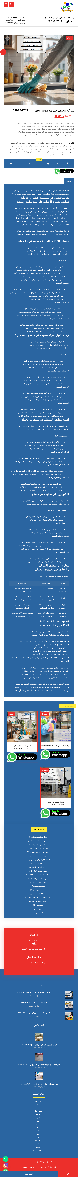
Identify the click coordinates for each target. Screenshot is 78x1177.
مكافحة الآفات (38, 1101)
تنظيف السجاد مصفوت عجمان (35, 143)
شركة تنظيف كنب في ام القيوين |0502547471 (39, 1044)
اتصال (38, 1134)
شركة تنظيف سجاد (39, 882)
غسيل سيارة (38, 1111)
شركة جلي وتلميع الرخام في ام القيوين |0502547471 (39, 1064)
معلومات (38, 1140)
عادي (38, 1121)
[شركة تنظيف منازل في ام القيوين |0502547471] (39, 1076)
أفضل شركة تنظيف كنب (39, 837)
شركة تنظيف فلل (39, 886)
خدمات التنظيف (39, 863)
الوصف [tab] (69, 181)
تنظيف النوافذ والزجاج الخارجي (39, 860)
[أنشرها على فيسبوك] (67, 163)
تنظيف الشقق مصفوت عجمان (60, 146)
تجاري (38, 1118)
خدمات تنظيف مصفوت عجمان (37, 152)
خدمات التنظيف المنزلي (39, 867)
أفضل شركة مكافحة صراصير (39, 856)
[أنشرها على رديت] (39, 163)
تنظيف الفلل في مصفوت (43, 146)
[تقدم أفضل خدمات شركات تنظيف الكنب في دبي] (67, 7)
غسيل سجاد (39, 909)
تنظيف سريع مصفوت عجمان (34, 149)
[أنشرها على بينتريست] (48, 163)
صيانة (38, 1114)
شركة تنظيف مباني (39, 890)
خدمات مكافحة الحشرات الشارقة (39, 875)
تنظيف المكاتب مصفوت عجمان (26, 146)
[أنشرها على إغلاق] (58, 163)
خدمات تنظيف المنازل (56, 155)
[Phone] (5, 1159)
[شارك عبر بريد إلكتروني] (10, 163)
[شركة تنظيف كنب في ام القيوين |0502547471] (39, 1037)
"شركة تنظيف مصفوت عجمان (54, 143)
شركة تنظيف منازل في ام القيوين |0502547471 (39, 1084)
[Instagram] (5, 1165)
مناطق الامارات (39, 912)
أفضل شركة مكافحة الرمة (39, 848)
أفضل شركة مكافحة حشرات (39, 852)
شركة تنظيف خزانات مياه (39, 878)
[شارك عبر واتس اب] (20, 163)
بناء (38, 1108)
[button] (7, 38)
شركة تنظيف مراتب (39, 893)
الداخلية (37, 1127)
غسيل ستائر (39, 905)
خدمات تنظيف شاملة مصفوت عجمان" (58, 152)
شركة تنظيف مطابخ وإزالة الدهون (39, 897)
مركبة (38, 1104)
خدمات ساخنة (38, 1150)
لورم (37, 1137)
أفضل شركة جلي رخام (39, 844)
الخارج (38, 1131)
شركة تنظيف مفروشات (39, 901)
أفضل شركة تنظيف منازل (39, 841)
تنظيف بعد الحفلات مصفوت (51, 149)
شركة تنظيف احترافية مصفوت (18, 152)
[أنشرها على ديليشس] (29, 163)
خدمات (37, 1124)
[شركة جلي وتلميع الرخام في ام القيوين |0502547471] (39, 1057)
